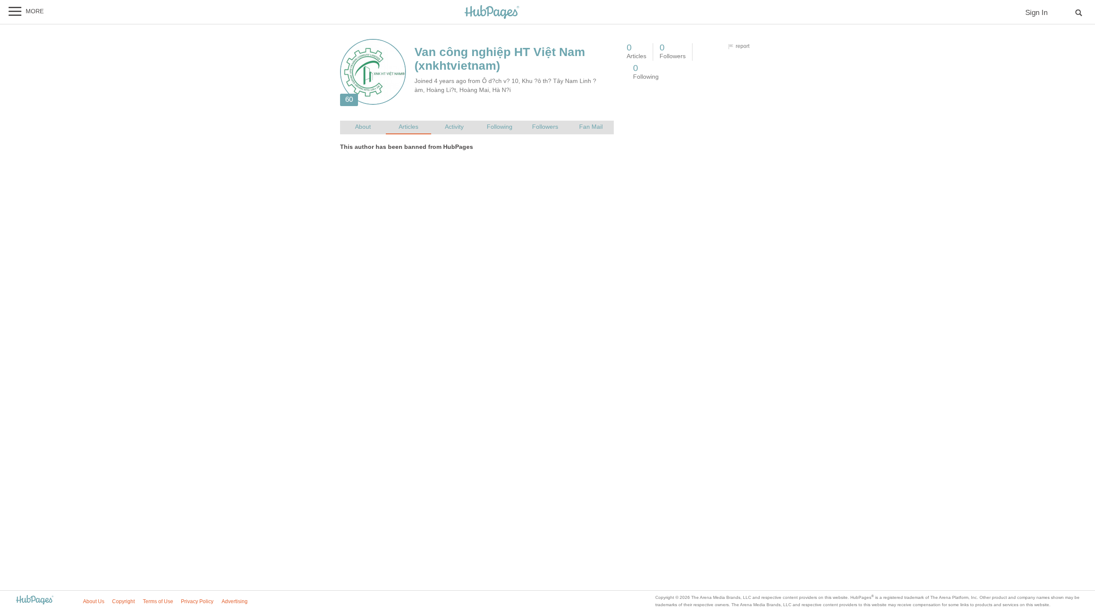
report (742, 46)
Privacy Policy (197, 601)
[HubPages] (492, 12)
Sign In (1036, 13)
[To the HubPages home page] (35, 600)
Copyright (123, 601)
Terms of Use (158, 601)
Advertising (235, 601)
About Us (93, 601)
